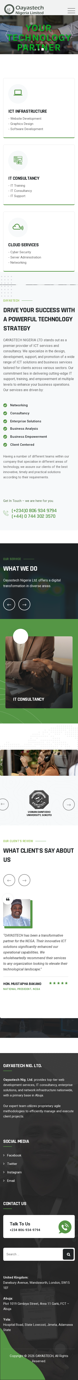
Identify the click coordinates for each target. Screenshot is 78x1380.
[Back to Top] (69, 1373)
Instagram (14, 1172)
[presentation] (69, 804)
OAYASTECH (45, 1356)
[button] (71, 34)
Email (11, 1181)
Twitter (12, 1164)
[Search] (68, 1254)
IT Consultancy (28, 699)
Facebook (14, 1155)
